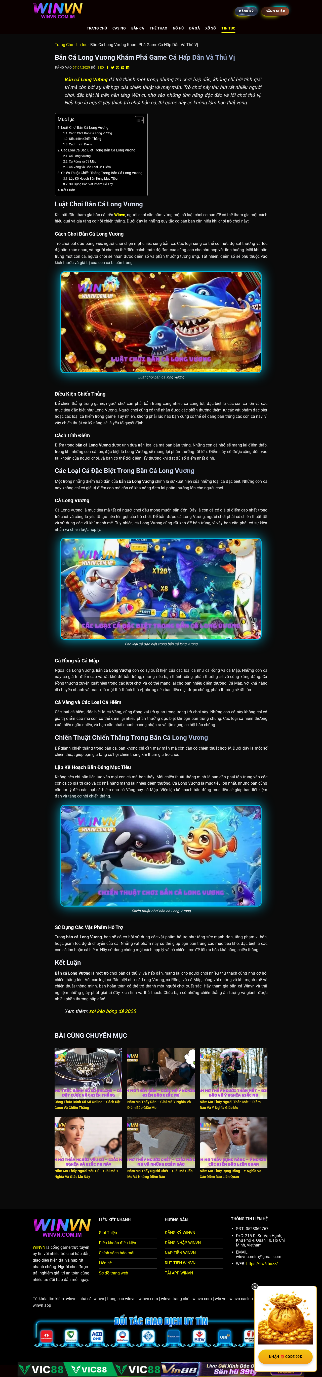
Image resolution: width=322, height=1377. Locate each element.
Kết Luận (68, 190)
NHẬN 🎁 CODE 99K (285, 1357)
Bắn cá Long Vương (85, 79)
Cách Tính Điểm (80, 144)
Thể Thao (158, 28)
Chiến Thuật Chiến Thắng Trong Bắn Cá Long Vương (101, 173)
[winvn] (58, 11)
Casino (119, 28)
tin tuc (228, 28)
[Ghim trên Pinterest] (123, 68)
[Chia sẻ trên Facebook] (107, 68)
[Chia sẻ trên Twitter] (112, 68)
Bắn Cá (137, 28)
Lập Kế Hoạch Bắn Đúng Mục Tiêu (93, 178)
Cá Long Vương (80, 156)
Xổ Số (210, 28)
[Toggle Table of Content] (136, 120)
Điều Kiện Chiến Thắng (85, 139)
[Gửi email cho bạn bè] (117, 68)
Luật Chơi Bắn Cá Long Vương (84, 127)
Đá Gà (194, 28)
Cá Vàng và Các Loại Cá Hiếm (90, 167)
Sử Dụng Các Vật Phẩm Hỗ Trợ (90, 184)
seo (101, 67)
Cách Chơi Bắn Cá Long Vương (90, 133)
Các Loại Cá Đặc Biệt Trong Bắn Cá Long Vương (98, 150)
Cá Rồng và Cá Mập (82, 161)
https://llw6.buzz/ (261, 1263)
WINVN (39, 1247)
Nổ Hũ (178, 28)
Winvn (119, 214)
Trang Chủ (97, 28)
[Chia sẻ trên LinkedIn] (128, 68)
